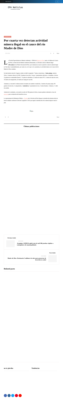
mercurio (6, 94)
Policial (9, 324)
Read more (28, 298)
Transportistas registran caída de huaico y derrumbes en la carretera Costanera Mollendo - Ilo (39, 337)
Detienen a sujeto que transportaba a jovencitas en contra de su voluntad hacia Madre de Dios (39, 311)
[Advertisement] (31, 21)
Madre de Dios (40, 60)
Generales (7, 36)
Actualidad (9, 223)
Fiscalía (26, 98)
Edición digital (10, 172)
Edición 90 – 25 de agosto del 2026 (18, 181)
